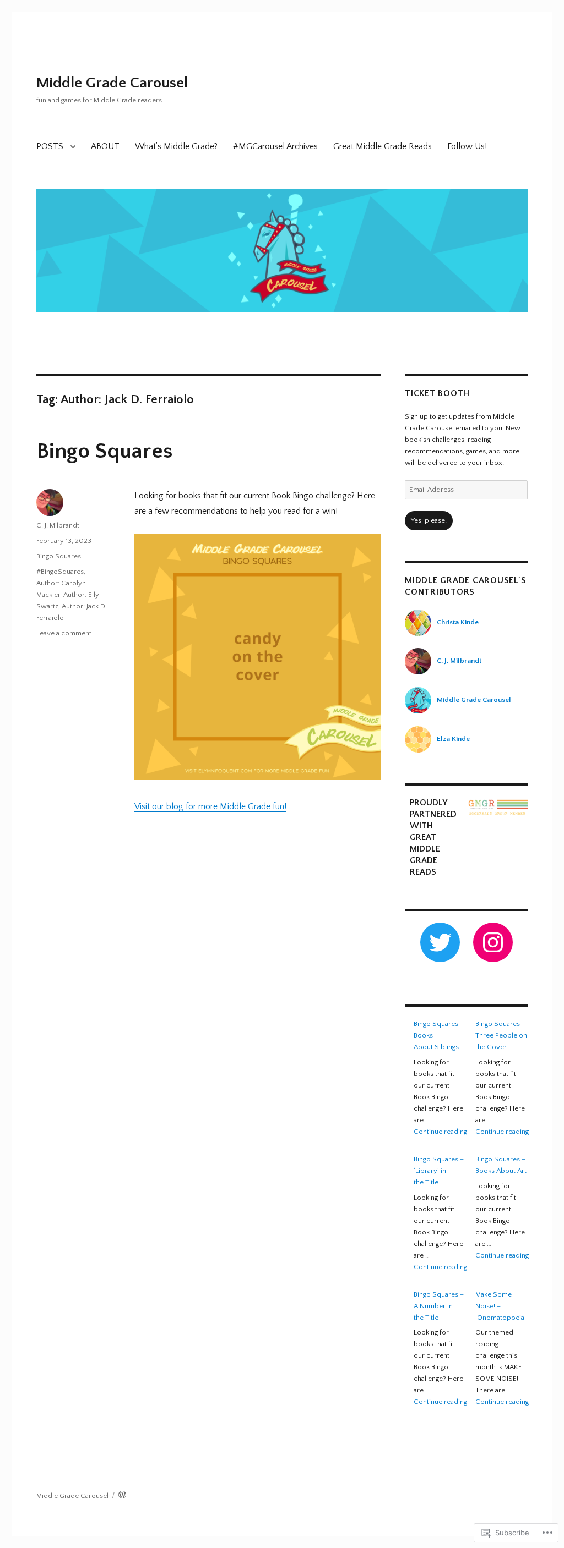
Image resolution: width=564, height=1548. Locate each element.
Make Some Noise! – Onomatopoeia (499, 1306)
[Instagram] (493, 942)
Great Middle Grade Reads (382, 146)
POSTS (49, 146)
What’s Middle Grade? (176, 146)
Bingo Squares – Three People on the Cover (501, 1035)
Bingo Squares (104, 451)
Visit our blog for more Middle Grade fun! (210, 806)
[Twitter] (440, 942)
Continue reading (440, 1131)
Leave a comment (63, 633)
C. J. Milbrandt (57, 525)
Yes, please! (429, 520)
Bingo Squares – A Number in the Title (439, 1306)
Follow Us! (467, 146)
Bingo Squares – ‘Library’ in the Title (439, 1170)
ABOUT (105, 146)
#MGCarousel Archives (275, 146)
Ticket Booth (437, 393)
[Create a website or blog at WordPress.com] (122, 1496)
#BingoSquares (60, 571)
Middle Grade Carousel (112, 82)
